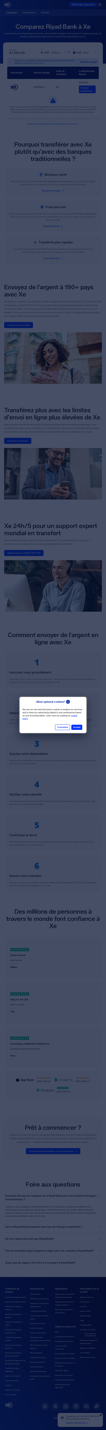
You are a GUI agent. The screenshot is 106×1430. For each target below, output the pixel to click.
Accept (76, 727)
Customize (62, 727)
